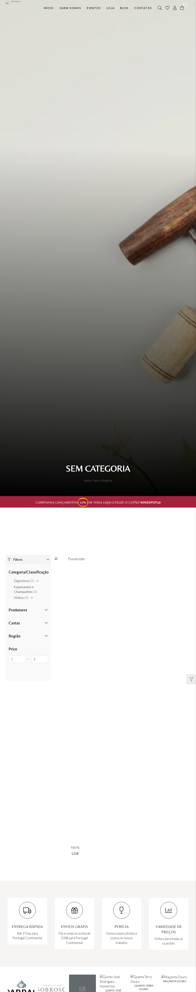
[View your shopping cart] (182, 8)
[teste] (75, 700)
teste (75, 847)
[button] (28, 559)
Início (87, 480)
